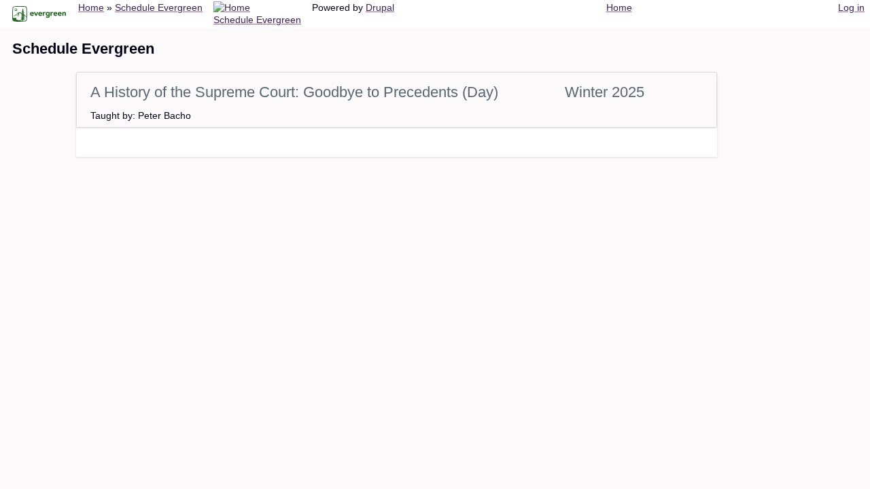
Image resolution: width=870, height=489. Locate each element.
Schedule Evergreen (159, 7)
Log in (851, 7)
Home (91, 7)
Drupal (380, 7)
